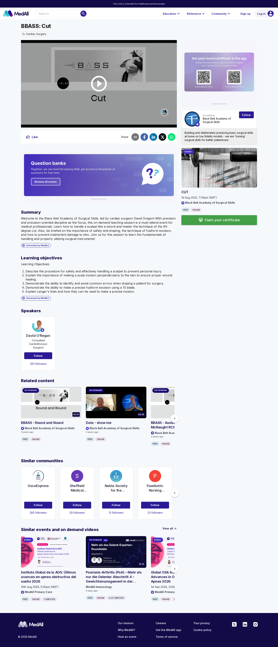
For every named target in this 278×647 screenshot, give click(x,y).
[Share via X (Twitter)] (162, 137)
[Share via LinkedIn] (153, 137)
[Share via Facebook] (144, 137)
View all (169, 528)
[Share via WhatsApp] (171, 137)
